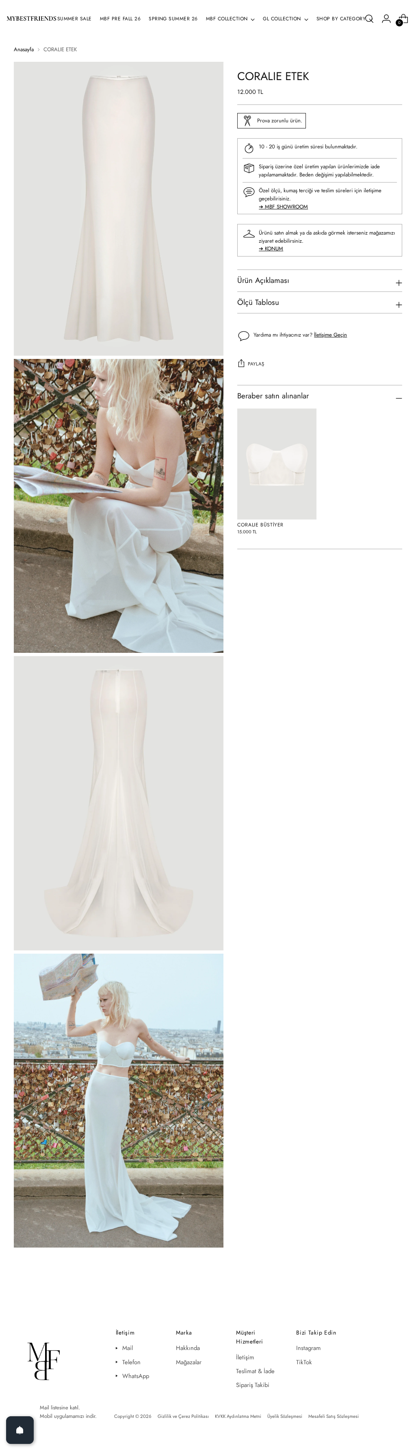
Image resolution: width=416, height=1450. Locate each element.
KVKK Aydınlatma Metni (238, 1416)
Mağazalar (189, 1362)
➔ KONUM (271, 248)
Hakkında (188, 1347)
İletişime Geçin (330, 335)
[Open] (20, 1430)
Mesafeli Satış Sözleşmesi (333, 1416)
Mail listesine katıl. (60, 1407)
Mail (127, 1347)
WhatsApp (135, 1376)
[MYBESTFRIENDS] (31, 18)
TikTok (304, 1362)
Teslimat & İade (255, 1371)
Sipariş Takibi (252, 1384)
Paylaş (256, 364)
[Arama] (369, 19)
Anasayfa (24, 49)
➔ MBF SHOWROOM (283, 207)
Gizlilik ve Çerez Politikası (183, 1416)
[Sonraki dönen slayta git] (406, 1293)
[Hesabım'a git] (386, 19)
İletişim (245, 1357)
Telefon (131, 1362)
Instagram (308, 1347)
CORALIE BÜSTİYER (260, 524)
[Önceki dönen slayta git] (387, 1293)
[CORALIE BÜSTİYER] (276, 464)
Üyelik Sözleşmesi (284, 1416)
